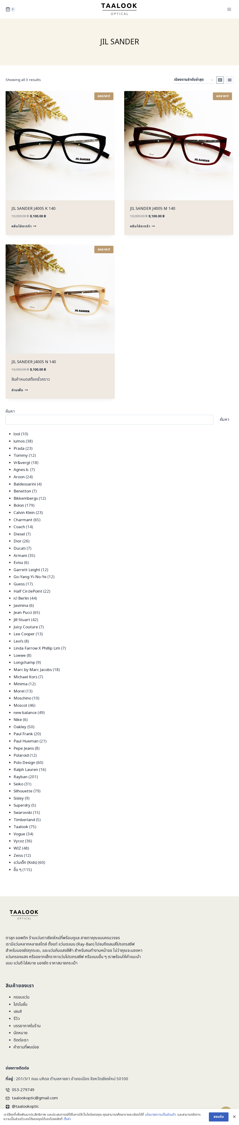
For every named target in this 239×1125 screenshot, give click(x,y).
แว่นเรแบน (66, 944)
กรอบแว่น (21, 997)
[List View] (229, 80)
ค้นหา (10, 411)
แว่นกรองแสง (17, 957)
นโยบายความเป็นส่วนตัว (160, 1114)
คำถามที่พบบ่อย (26, 1047)
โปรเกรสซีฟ (125, 944)
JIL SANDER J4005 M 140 (152, 209)
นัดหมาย (21, 1033)
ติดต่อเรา (21, 1040)
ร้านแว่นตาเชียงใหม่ (44, 938)
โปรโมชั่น (20, 1005)
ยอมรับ (219, 1116)
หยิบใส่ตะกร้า (21, 226)
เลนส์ (18, 1012)
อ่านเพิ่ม (17, 390)
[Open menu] (229, 9)
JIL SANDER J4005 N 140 (33, 362)
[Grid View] (220, 80)
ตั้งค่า (67, 1119)
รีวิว (17, 1019)
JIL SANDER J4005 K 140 (33, 209)
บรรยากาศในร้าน (27, 1026)
